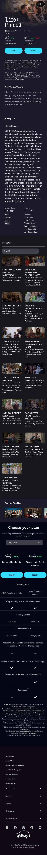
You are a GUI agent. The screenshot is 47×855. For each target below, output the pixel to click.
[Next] (43, 512)
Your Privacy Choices (11, 779)
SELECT (14, 51)
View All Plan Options (14, 87)
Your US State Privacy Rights (14, 770)
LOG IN (40, 4)
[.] (7, 827)
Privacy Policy (9, 761)
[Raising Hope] (33, 513)
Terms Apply (9, 705)
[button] (23, 789)
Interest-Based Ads (11, 783)
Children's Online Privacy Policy (15, 765)
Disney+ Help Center (29, 733)
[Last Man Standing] (13, 513)
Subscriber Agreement (12, 774)
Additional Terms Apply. (17, 79)
